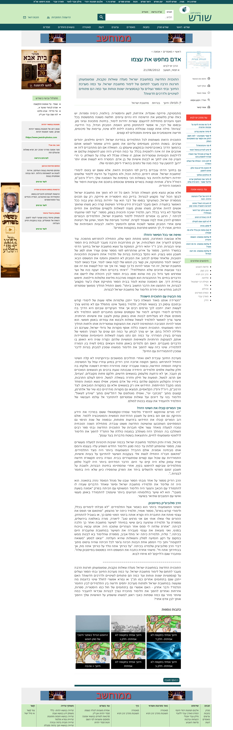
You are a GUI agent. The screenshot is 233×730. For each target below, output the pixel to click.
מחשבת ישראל (140, 103)
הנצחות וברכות (192, 719)
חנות (135, 1)
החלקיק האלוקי (203, 175)
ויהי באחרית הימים (202, 217)
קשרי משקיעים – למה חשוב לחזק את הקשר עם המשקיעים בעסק (199, 138)
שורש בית (191, 1)
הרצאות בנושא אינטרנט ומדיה (47, 189)
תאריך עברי (58, 1)
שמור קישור (201, 107)
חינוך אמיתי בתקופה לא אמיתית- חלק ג (128, 637)
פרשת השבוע (202, 266)
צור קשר (31, 710)
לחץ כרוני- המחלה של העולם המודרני (199, 162)
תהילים (205, 288)
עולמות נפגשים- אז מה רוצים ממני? (198, 245)
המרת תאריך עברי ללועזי (187, 713)
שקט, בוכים (204, 225)
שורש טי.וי (110, 1)
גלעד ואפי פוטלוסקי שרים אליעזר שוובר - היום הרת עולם (199, 180)
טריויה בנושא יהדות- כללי (62, 710)
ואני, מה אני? (54, 145)
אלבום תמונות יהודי (93, 1)
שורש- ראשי (183, 27)
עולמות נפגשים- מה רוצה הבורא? (200, 252)
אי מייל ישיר (29, 713)
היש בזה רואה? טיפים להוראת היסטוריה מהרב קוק (200, 204)
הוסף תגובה (170, 680)
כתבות (146, 27)
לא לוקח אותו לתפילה (200, 221)
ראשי (178, 51)
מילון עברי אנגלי (191, 716)
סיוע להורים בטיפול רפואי (199, 149)
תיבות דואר (33, 17)
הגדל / (203, 100)
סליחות (205, 277)
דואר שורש (146, 1)
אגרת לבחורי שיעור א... (47, 107)
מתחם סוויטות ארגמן (51, 166)
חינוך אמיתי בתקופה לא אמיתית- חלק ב (164, 664)
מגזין (182, 1)
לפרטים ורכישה (41, 158)
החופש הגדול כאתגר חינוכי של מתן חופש (92, 637)
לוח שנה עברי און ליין (48, 114)
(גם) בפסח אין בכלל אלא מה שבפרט (199, 231)
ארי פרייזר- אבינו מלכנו (47, 111)
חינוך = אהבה (92, 666)
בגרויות (156, 103)
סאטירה (86, 27)
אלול (206, 285)
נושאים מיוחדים (66, 27)
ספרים (46, 27)
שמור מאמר (201, 93)
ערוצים (115, 27)
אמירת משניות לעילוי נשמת (97, 710)
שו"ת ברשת (156, 11)
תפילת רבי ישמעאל (199, 281)
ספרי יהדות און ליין (101, 713)
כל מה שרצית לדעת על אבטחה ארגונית (201, 126)
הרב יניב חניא (202, 274)
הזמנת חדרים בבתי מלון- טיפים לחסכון (200, 169)
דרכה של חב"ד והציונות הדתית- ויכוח (201, 197)
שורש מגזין (163, 27)
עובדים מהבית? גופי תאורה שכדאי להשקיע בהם (199, 155)
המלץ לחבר (201, 86)
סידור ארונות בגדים (201, 131)
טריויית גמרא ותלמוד (64, 719)
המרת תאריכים (201, 292)
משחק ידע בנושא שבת (63, 713)
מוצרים (145, 11)
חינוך (166, 103)
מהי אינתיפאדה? (202, 145)
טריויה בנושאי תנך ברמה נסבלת (59, 725)
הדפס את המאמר (199, 78)
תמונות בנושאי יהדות (51, 124)
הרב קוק (204, 270)
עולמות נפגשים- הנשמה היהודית (200, 238)
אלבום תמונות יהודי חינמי (187, 710)
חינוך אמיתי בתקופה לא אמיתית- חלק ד (164, 637)
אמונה (156, 51)
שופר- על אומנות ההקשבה (45, 104)
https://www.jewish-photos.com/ (41, 137)
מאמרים (131, 27)
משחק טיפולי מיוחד (51, 213)
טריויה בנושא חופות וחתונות (60, 716)
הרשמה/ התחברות (61, 17)
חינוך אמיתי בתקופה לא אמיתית (128, 664)
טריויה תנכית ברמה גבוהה (62, 722)
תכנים (169, 11)
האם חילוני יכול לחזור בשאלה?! (201, 211)
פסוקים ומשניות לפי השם (98, 719)
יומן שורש (158, 1)
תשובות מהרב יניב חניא (157, 713)
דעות (101, 27)
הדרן (206, 300)
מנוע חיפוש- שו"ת (42, 1)
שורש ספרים (124, 1)
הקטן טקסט (195, 100)
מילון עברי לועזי (74, 1)
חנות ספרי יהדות (102, 722)
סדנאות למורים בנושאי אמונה (96, 716)
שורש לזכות (171, 1)
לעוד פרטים (41, 181)
